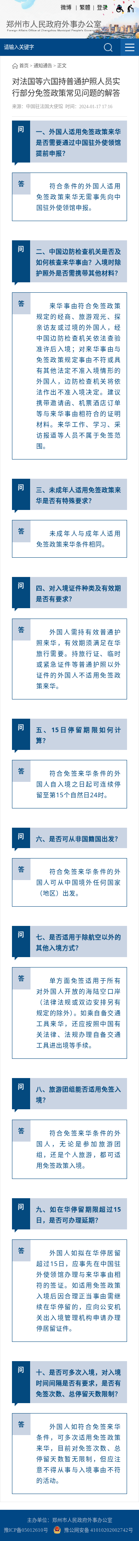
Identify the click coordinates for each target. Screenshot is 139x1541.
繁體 (85, 7)
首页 (24, 66)
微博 (66, 7)
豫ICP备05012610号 (26, 1530)
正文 (61, 66)
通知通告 (43, 66)
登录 (102, 7)
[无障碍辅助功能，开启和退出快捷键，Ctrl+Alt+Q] (125, 8)
